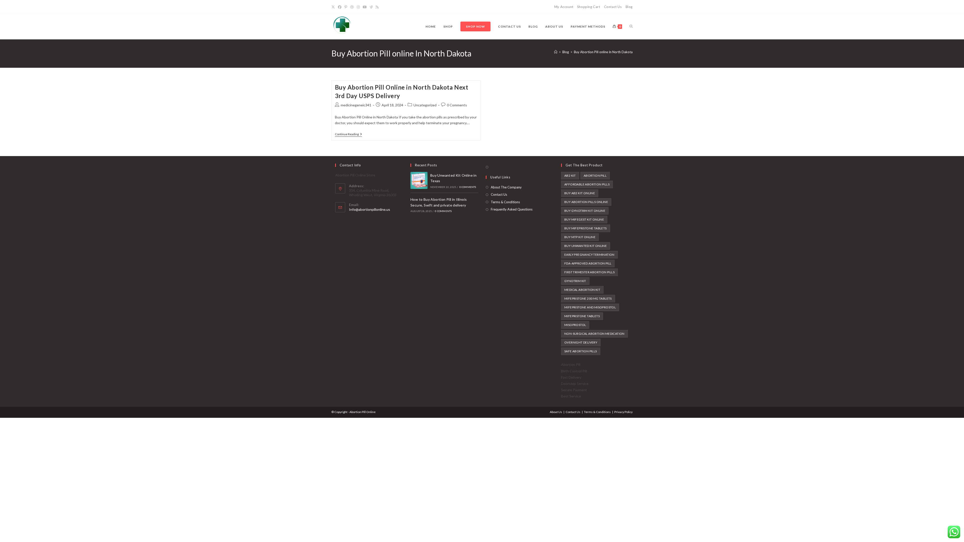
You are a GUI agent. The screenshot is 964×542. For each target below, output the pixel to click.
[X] (333, 7)
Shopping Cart (588, 7)
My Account (563, 7)
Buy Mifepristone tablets (585, 228)
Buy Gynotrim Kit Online (584, 211)
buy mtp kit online (579, 237)
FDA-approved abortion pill (587, 263)
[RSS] (377, 7)
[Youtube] (364, 7)
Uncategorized (425, 105)
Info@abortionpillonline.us (369, 209)
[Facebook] (339, 7)
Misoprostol (575, 325)
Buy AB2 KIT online (579, 193)
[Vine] (371, 7)
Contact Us (613, 7)
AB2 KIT (570, 175)
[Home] (555, 52)
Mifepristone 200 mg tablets (588, 298)
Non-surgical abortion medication (594, 333)
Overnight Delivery (580, 342)
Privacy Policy (623, 412)
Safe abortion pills (580, 351)
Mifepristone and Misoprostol (590, 307)
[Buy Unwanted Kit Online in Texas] (419, 180)
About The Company (506, 187)
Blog (629, 7)
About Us (556, 412)
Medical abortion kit (582, 290)
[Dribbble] (352, 7)
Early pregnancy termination (589, 254)
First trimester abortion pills (589, 272)
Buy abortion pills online (586, 202)
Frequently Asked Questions (511, 209)
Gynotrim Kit (575, 281)
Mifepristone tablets (582, 316)
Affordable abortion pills (587, 184)
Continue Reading (348, 134)
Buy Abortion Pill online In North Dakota (603, 52)
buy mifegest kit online (584, 219)
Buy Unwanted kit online (585, 246)
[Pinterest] (346, 7)
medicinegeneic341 (356, 105)
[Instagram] (358, 7)
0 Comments (457, 105)
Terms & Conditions (505, 202)
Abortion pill (595, 175)
